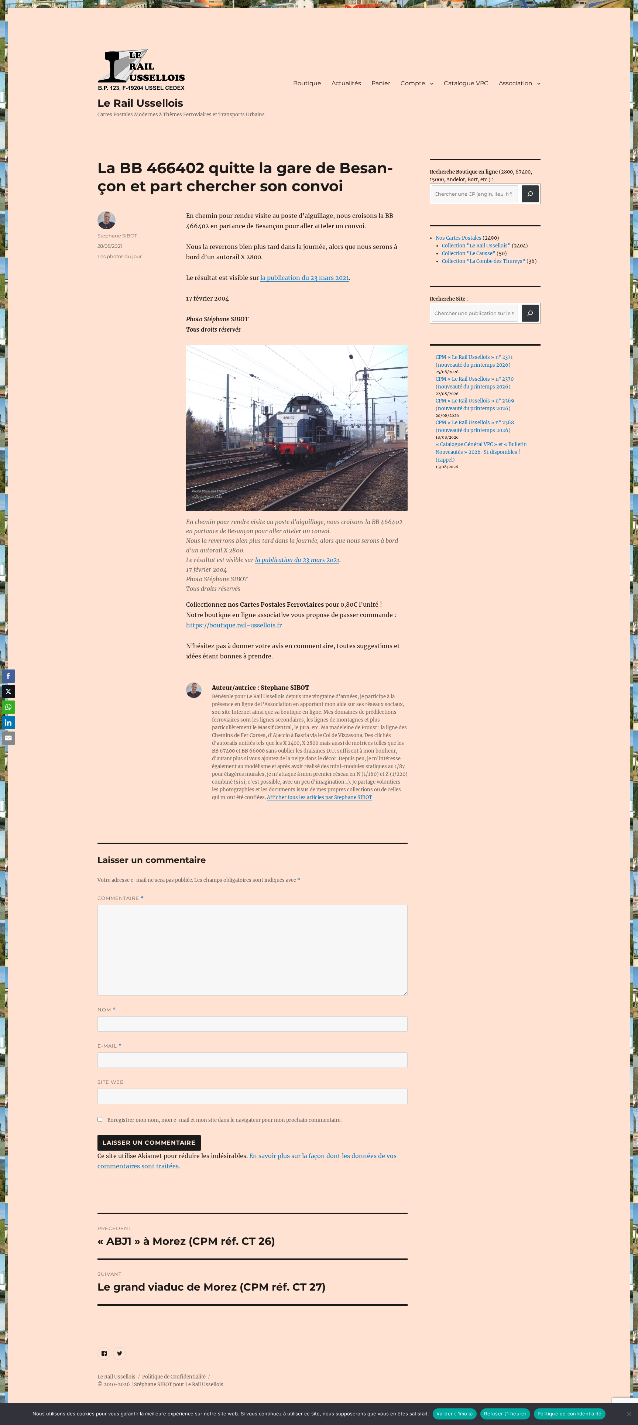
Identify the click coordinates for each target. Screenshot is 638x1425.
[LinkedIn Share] (8, 722)
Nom (106, 1010)
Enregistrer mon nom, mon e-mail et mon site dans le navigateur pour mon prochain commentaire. (224, 1120)
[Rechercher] (530, 313)
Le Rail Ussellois (140, 103)
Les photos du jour (119, 256)
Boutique (307, 83)
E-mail (109, 1046)
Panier (380, 83)
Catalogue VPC (466, 83)
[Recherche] (530, 193)
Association (515, 83)
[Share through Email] (8, 738)
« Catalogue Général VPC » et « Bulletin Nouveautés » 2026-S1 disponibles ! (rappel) (481, 452)
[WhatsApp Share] (8, 707)
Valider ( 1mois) (454, 1414)
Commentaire (120, 898)
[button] (8, 752)
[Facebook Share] (8, 676)
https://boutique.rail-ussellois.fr (234, 625)
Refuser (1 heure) (505, 1414)
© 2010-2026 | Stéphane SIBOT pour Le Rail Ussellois (160, 1384)
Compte (413, 83)
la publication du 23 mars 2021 (304, 277)
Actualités (346, 83)
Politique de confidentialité (570, 1414)
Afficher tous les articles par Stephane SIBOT (319, 797)
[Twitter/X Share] (8, 691)
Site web (110, 1082)
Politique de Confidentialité (174, 1377)
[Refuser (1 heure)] (628, 1414)
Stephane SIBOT (117, 236)
